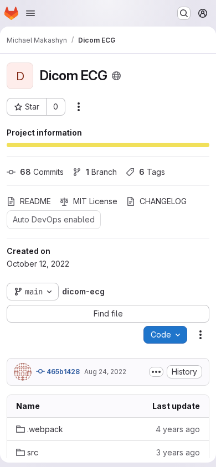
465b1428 (62, 371)
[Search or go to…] (184, 13)
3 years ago (178, 452)
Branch (101, 172)
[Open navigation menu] (30, 13)
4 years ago (178, 429)
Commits (42, 172)
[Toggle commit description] (156, 372)
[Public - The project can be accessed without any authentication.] (116, 75)
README (35, 201)
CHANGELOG (163, 201)
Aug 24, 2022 (105, 371)
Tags (152, 172)
